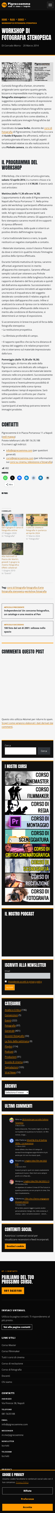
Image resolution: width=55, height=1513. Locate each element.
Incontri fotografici (15, 1036)
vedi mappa (8, 436)
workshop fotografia (36, 591)
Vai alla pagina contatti (17, 1327)
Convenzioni (11, 1015)
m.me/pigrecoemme (12, 1435)
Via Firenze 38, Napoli (13, 1403)
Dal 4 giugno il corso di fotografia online (12, 529)
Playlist (8, 1046)
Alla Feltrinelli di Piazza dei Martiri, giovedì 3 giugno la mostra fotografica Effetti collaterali (10, 562)
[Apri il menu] (50, 5)
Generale (10, 1030)
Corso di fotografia (12, 1369)
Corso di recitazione (12, 1363)
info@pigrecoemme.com (19, 450)
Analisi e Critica (13, 1009)
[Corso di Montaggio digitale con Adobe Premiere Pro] (27, 821)
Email (7, 971)
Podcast (9, 1051)
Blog (12, 19)
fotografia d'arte (35, 587)
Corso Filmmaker (11, 1351)
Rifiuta (27, 1490)
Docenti (6, 1375)
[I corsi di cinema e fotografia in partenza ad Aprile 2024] (37, 520)
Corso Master (9, 1345)
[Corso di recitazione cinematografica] (27, 880)
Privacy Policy (22, 1482)
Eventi (21, 19)
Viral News (10, 1072)
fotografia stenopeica (13, 591)
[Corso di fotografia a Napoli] (27, 894)
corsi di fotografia (16, 587)
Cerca (8, 745)
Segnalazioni (11, 1067)
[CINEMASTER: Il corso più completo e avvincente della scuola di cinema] (27, 778)
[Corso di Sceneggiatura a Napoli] (27, 836)
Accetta (27, 1507)
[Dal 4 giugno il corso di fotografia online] (12, 520)
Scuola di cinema (14, 1062)
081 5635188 (13, 1291)
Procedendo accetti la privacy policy (25, 981)
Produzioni (10, 1056)
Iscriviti (5, 1445)
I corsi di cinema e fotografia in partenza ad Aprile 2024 (36, 530)
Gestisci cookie (15, 1246)
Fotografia (10, 1025)
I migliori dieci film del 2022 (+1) (36, 1181)
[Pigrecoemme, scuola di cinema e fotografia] (16, 5)
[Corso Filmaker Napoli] (27, 792)
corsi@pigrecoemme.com (19, 458)
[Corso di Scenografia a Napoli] (27, 865)
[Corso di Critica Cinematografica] (27, 850)
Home (4, 19)
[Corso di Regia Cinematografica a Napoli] (27, 807)
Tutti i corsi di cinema (13, 1357)
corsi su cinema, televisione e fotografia (31, 462)
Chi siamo (7, 1382)
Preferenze (27, 1499)
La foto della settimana (17, 1041)
